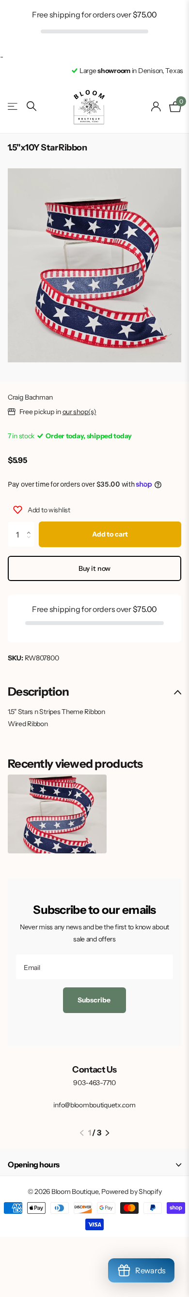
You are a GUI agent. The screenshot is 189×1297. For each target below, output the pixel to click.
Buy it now (95, 568)
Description (38, 692)
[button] (31, 525)
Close (94, 1165)
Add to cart (110, 534)
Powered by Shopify (131, 1191)
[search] (31, 106)
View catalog (13, 107)
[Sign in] (156, 106)
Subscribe (95, 1000)
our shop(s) (79, 411)
